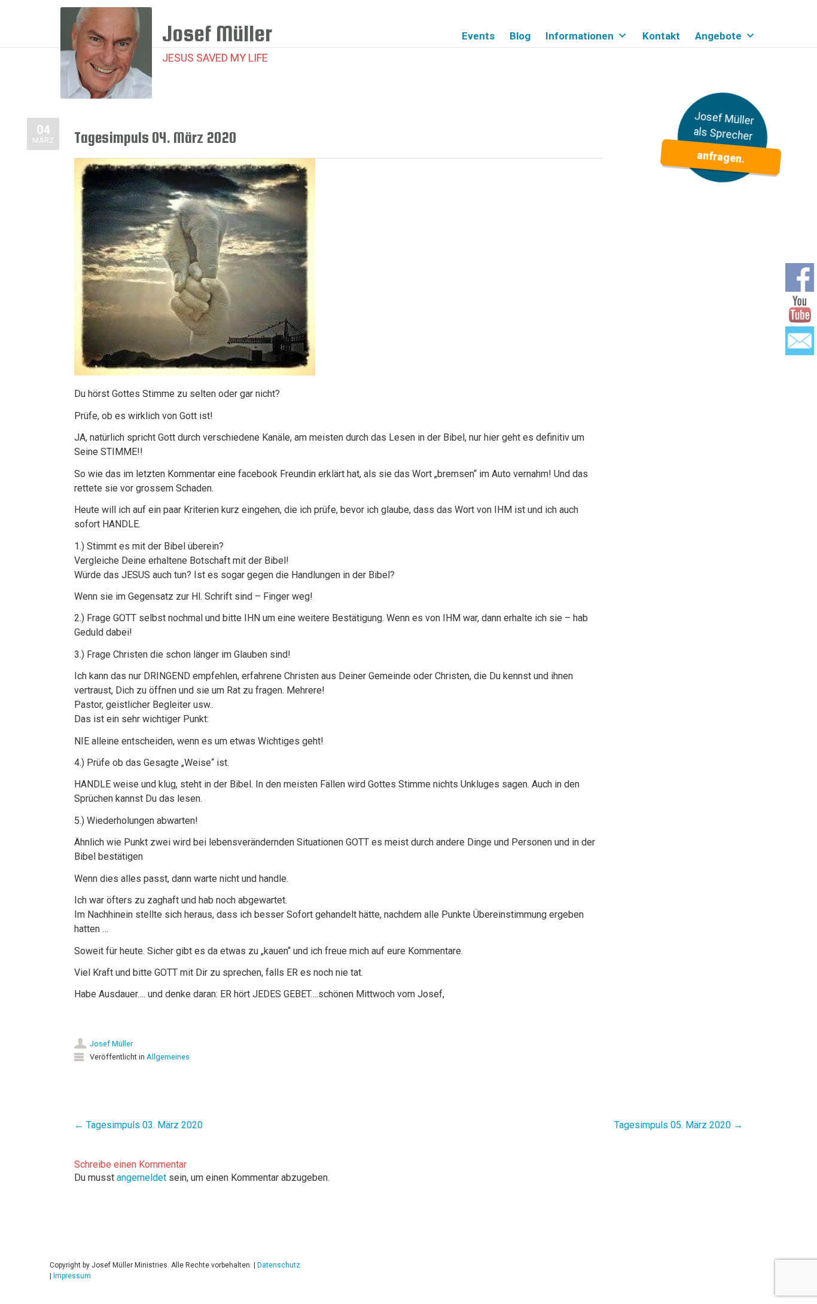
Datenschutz (278, 1265)
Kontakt (661, 36)
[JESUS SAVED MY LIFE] (111, 53)
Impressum (72, 1276)
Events (478, 36)
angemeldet (141, 1177)
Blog (520, 36)
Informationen (579, 36)
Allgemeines (168, 1056)
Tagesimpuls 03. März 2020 (138, 1125)
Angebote (718, 36)
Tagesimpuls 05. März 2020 (678, 1125)
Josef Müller (111, 1043)
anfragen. (720, 157)
